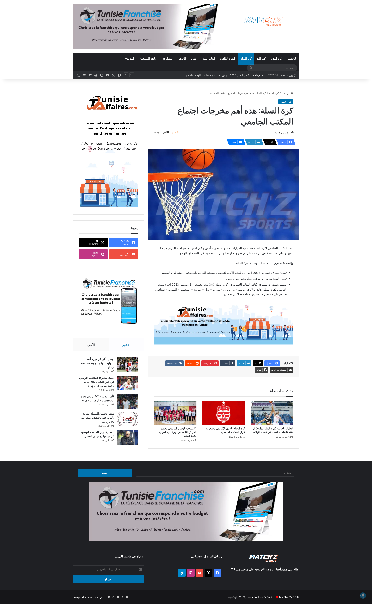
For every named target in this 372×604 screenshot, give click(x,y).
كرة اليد (261, 58)
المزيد (130, 58)
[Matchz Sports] (263, 22)
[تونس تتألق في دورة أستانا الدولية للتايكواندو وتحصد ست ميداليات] (127, 364)
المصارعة (168, 58)
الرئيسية (292, 58)
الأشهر (126, 345)
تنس (193, 58)
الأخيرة (91, 345)
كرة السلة (246, 58)
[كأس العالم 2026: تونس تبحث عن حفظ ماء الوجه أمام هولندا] (127, 401)
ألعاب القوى (208, 58)
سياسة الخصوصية (83, 597)
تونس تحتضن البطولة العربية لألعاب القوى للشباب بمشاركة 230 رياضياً (211, 75)
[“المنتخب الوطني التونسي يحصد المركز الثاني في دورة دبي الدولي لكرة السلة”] (175, 413)
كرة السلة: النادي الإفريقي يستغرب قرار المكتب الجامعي (225, 430)
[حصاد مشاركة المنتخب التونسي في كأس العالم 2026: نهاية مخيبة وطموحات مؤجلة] (127, 383)
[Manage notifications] (363, 595)
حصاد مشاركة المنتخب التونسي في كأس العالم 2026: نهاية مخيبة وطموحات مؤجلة (96, 382)
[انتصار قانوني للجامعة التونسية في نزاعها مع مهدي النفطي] (127, 437)
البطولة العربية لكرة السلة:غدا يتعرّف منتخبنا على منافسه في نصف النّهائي (272, 430)
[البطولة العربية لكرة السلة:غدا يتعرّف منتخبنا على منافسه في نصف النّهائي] (272, 413)
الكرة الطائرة (227, 58)
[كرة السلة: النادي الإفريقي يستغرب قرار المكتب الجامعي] (223, 413)
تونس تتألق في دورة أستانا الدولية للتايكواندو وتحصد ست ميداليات (97, 363)
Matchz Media (287, 597)
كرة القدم (276, 58)
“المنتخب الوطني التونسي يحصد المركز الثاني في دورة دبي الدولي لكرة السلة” (177, 432)
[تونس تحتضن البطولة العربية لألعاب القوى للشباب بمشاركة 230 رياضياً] (127, 419)
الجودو (182, 58)
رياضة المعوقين (148, 58)
